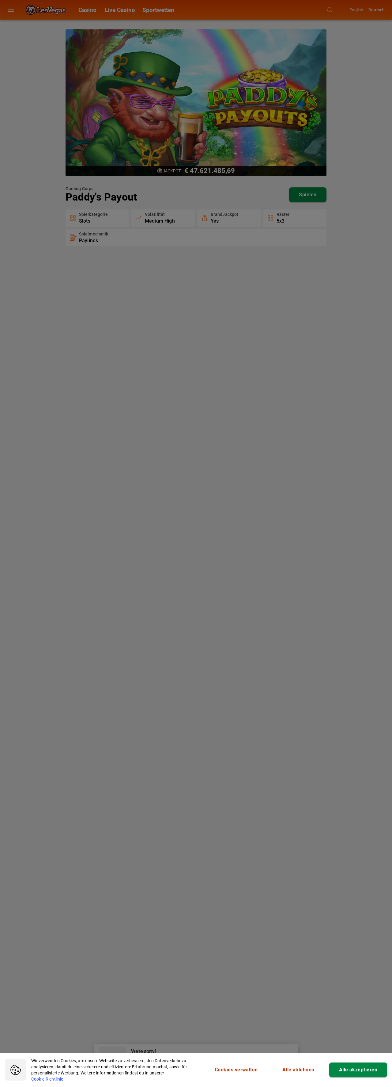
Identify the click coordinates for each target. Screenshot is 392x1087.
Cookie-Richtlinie (47, 1079)
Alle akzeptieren (358, 1070)
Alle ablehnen (298, 1070)
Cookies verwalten (236, 1070)
